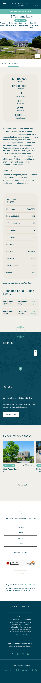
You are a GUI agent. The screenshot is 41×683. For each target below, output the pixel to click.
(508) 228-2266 (29, 584)
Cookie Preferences (22, 670)
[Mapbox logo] (8, 387)
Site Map (34, 670)
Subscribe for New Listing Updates (20, 11)
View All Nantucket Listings (20, 635)
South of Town (20, 20)
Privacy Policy (8, 670)
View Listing (34, 302)
